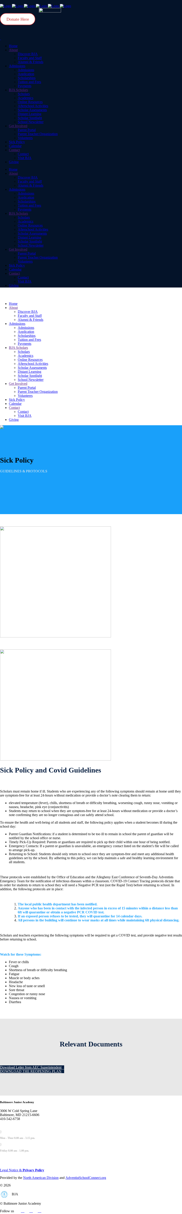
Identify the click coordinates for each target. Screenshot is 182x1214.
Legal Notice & (22, 1170)
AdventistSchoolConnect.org (85, 1178)
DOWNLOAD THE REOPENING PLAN (30, 1071)
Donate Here (17, 19)
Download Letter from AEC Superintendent (30, 1067)
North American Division (41, 1178)
